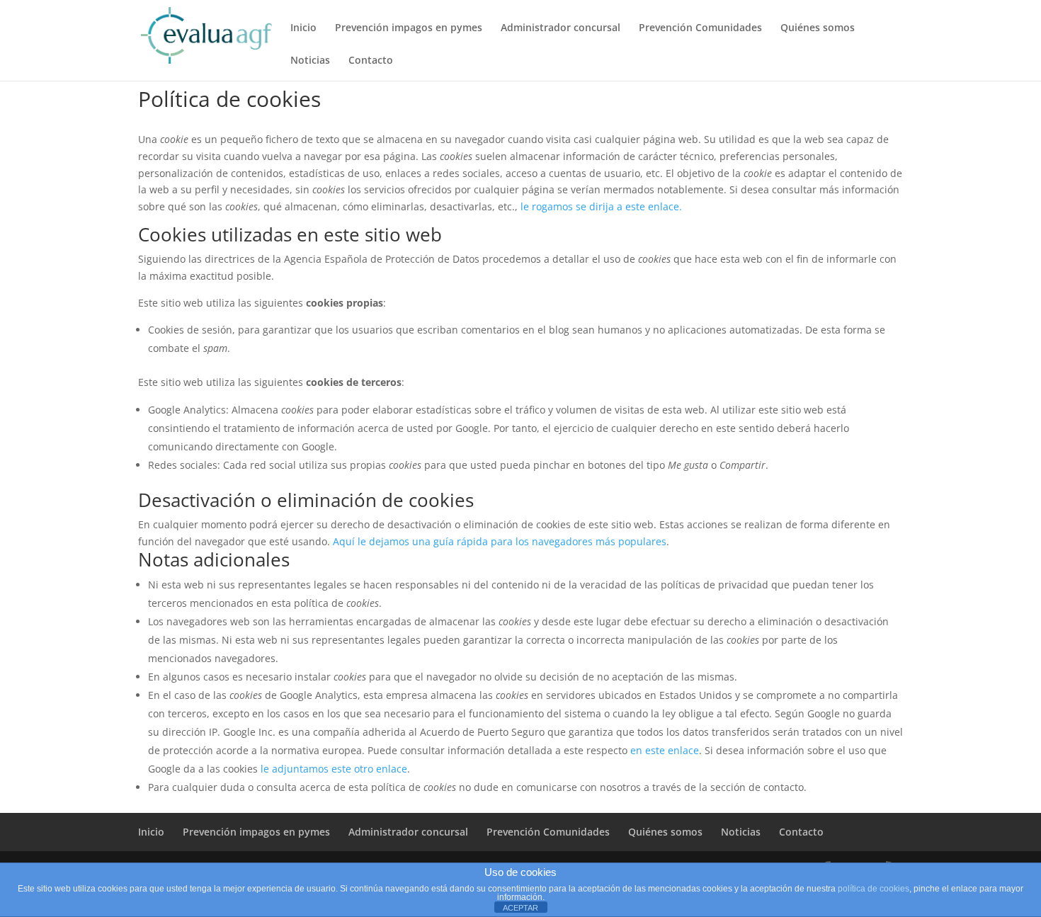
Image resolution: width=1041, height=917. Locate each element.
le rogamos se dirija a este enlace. (601, 206)
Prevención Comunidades (700, 28)
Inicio (303, 28)
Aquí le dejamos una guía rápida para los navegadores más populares (499, 541)
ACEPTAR (520, 908)
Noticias (310, 61)
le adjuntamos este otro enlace (334, 768)
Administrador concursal (560, 28)
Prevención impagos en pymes (408, 28)
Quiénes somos (817, 28)
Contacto (370, 61)
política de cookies (873, 889)
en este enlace (664, 750)
